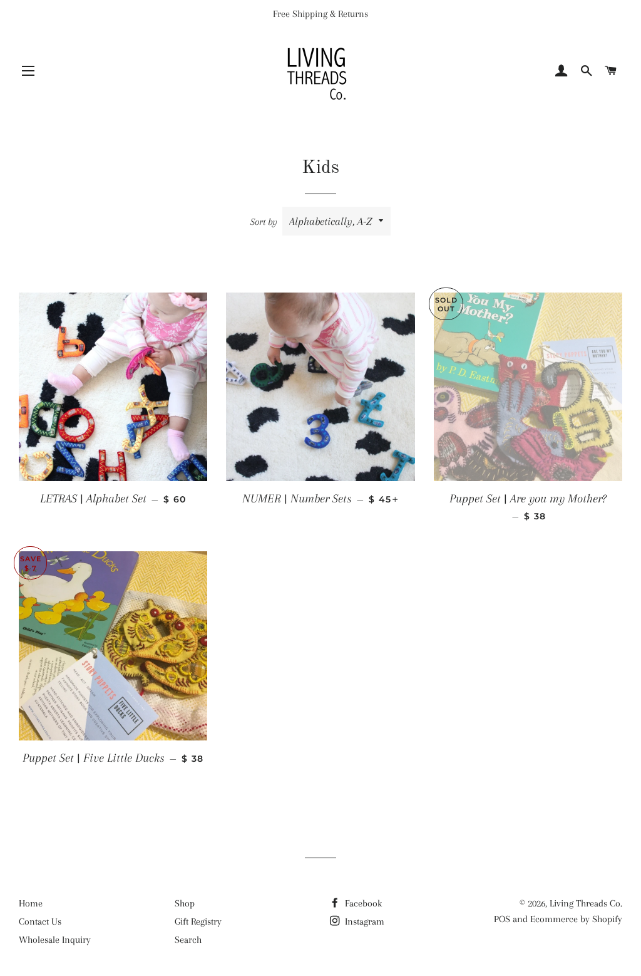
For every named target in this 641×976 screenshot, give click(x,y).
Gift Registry (198, 921)
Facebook (362, 903)
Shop (185, 903)
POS (502, 919)
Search (188, 939)
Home (31, 903)
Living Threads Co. (586, 903)
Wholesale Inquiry (55, 939)
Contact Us (40, 921)
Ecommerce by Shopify (576, 919)
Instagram (363, 921)
